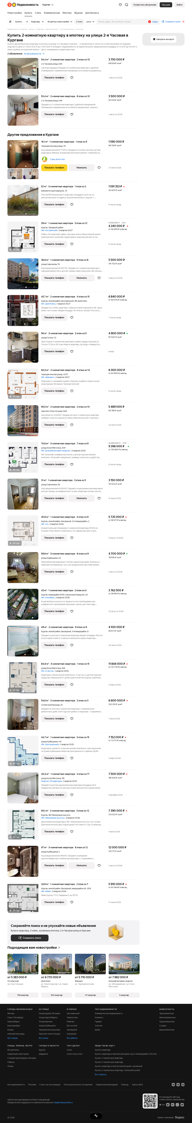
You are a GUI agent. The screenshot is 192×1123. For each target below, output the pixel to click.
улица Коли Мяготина (51, 448)
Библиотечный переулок (52, 191)
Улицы (10, 1066)
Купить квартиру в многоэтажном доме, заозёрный (118, 1066)
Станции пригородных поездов (21, 1058)
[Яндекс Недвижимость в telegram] (183, 1084)
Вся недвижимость (16, 1084)
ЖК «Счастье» (47, 671)
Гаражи (98, 1021)
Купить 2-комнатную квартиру (109, 1062)
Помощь (125, 1084)
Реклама (32, 1084)
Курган (44, 227)
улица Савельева (49, 264)
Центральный (73, 1013)
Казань (10, 1030)
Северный (71, 1034)
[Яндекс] (180, 1117)
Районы (10, 1062)
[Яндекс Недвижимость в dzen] (178, 1084)
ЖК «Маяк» (46, 891)
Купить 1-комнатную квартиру (109, 1058)
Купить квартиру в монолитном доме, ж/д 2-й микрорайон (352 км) (126, 1054)
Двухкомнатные (166, 1030)
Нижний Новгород (15, 1034)
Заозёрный (72, 1030)
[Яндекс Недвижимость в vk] (173, 1084)
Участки (98, 1026)
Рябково (70, 1021)
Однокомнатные (167, 1021)
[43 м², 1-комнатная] (24, 606)
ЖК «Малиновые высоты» (53, 818)
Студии (162, 1026)
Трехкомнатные (166, 1013)
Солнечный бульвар (50, 705)
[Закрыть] (183, 22)
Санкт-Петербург (15, 1017)
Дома (97, 1030)
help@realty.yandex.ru (63, 1102)
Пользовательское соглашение (78, 1084)
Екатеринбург (13, 1026)
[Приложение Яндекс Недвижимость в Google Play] (172, 1104)
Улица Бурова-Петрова (49, 1013)
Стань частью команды (49, 1084)
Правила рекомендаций (107, 1084)
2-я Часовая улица (49, 64)
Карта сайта (137, 1084)
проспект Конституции (51, 411)
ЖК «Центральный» (50, 744)
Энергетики (72, 1017)
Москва (10, 1013)
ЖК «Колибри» (48, 597)
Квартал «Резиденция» (51, 781)
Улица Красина (45, 1021)
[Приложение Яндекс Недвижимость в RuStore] (182, 1104)
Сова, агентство (57, 159)
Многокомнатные (167, 1017)
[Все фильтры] (10, 21)
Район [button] (155, 22)
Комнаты (99, 1017)
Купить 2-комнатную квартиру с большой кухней (117, 1070)
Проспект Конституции (49, 1034)
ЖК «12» (45, 524)
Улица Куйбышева (47, 1026)
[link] (179, 4)
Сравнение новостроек (18, 1054)
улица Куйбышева (49, 741)
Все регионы (13, 1050)
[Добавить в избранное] (71, 77)
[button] (126, 4)
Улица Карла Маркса (48, 1017)
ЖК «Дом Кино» (48, 304)
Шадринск (43, 1054)
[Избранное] (120, 4)
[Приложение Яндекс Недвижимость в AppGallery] (177, 1104)
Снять (69, 1050)
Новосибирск (13, 1021)
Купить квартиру (102, 1050)
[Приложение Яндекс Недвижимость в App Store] (168, 1104)
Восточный (72, 1026)
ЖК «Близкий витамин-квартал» (56, 451)
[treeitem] (15, 13)
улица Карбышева (49, 558)
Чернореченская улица (51, 146)
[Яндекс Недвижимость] (23, 5)
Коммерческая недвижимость (109, 1013)
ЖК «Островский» (49, 230)
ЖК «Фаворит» (48, 377)
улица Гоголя (47, 338)
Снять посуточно (74, 1054)
